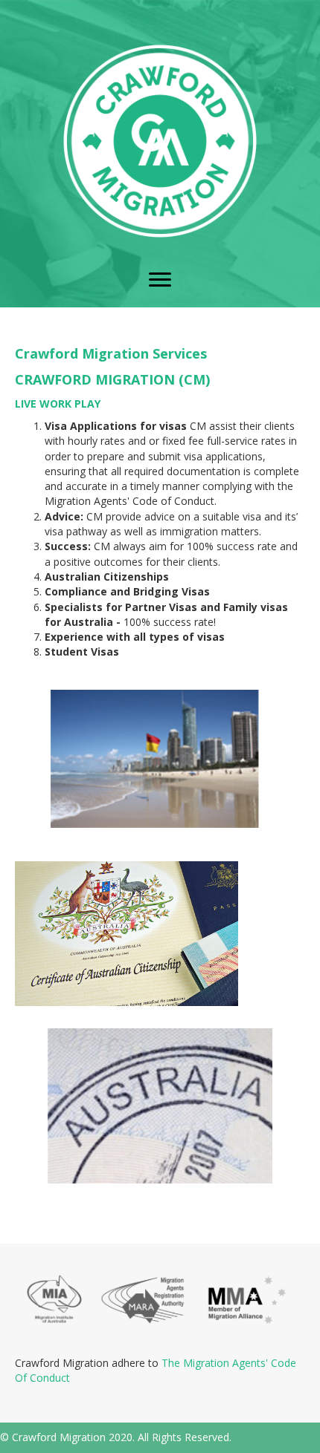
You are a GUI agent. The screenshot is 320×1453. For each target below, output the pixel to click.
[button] (160, 280)
